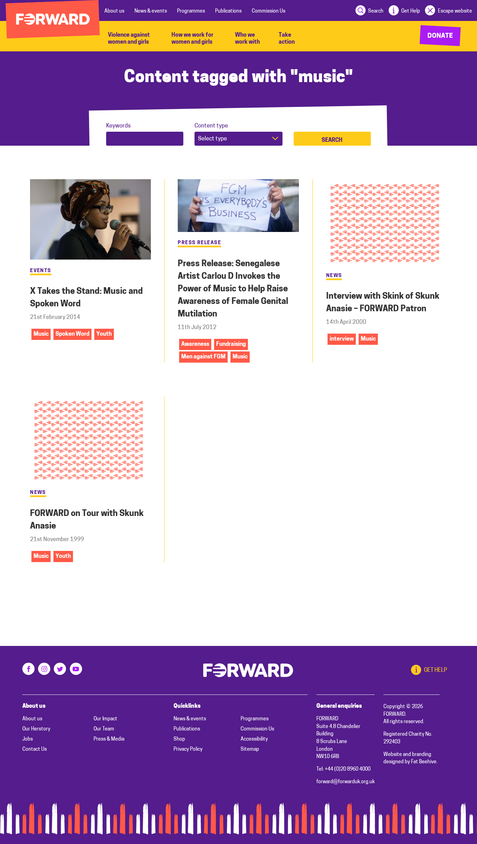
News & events (150, 11)
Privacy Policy (188, 749)
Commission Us (268, 11)
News (334, 275)
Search (375, 11)
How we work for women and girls (192, 38)
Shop (179, 739)
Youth (104, 334)
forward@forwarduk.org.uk (345, 782)
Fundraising (231, 344)
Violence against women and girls (129, 38)
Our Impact (105, 719)
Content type (211, 126)
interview (342, 339)
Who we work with (247, 38)
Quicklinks (187, 706)
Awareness (195, 344)
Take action (287, 38)
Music (41, 334)
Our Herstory (36, 729)
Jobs (27, 739)
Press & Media (109, 739)
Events (40, 271)
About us (114, 11)
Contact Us (34, 749)
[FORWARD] (53, 19)
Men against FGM (203, 357)
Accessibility (254, 739)
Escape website (455, 11)
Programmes (191, 11)
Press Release (199, 243)
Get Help (410, 11)
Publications (228, 11)
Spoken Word (72, 334)
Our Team (104, 729)
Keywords (118, 126)
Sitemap (250, 749)
